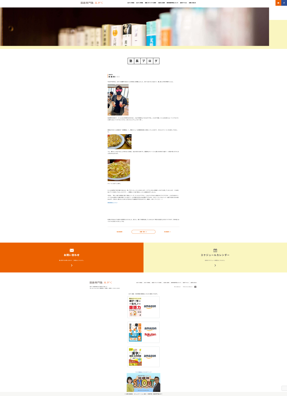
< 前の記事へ (119, 231)
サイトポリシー (177, 286)
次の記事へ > (167, 231)
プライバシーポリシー (188, 286)
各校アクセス (183, 2)
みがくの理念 (130, 2)
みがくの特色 (139, 2)
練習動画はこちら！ (113, 202)
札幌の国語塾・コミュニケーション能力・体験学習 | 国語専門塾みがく (144, 394)
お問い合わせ (192, 2)
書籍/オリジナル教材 (150, 2)
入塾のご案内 (161, 2)
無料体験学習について (172, 2)
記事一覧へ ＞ (143, 231)
